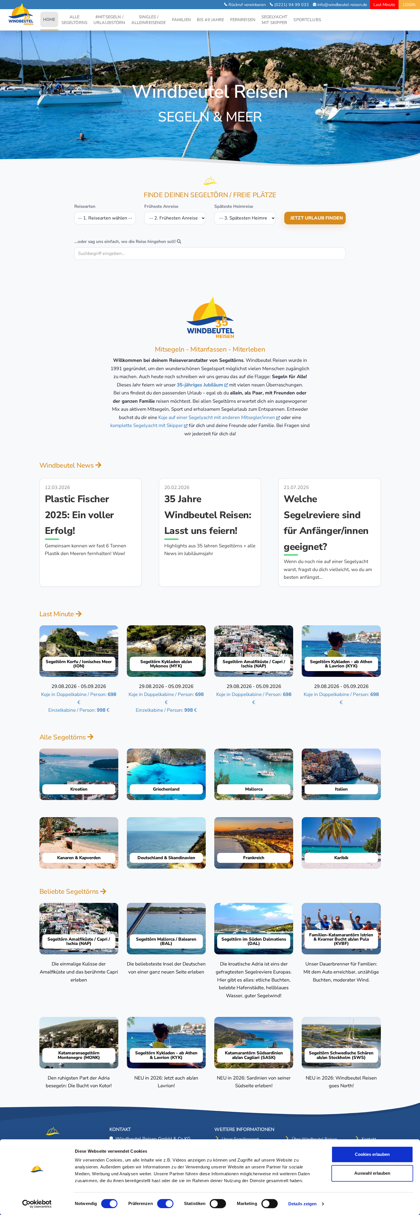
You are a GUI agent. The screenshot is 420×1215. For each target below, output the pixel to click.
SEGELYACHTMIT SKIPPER (274, 19)
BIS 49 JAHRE (210, 20)
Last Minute (384, 4)
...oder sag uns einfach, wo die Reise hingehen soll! (125, 241)
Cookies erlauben (372, 1154)
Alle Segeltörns (63, 737)
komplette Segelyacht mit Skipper (146, 425)
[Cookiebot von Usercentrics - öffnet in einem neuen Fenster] (37, 1204)
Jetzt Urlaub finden (316, 218)
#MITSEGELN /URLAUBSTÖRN (109, 19)
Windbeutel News (67, 465)
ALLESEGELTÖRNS (74, 19)
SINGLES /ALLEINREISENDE (148, 19)
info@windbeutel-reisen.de (342, 4)
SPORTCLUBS (307, 20)
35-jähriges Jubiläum (200, 385)
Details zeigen (302, 1203)
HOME (50, 19)
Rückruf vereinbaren (247, 4)
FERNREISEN (242, 20)
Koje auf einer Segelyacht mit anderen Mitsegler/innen (216, 417)
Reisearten (84, 206)
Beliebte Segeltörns (69, 891)
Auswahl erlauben (372, 1173)
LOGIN (409, 4)
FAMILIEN (181, 20)
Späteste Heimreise (233, 206)
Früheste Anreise (161, 206)
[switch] (165, 1203)
